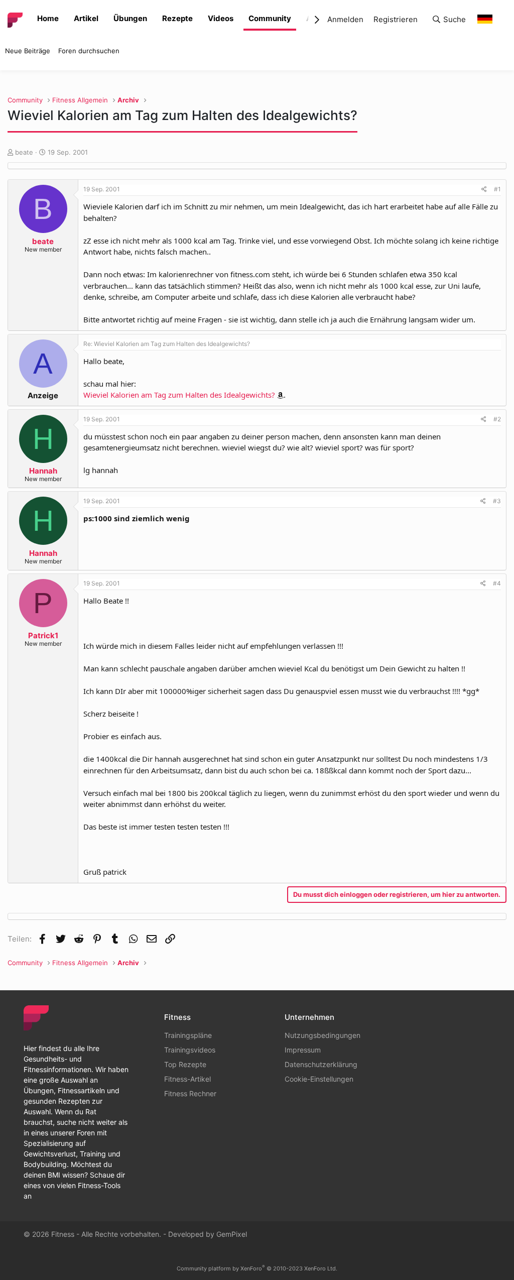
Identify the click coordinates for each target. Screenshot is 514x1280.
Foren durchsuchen (88, 51)
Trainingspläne (188, 1035)
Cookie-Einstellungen (319, 1079)
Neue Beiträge (27, 51)
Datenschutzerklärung (321, 1064)
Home (48, 18)
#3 (497, 501)
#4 (497, 583)
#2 (497, 419)
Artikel (86, 18)
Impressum (303, 1049)
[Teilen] (484, 189)
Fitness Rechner (190, 1093)
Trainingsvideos (189, 1049)
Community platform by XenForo (257, 1268)
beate (24, 152)
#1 (497, 189)
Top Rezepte (185, 1064)
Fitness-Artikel (187, 1079)
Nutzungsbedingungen (322, 1035)
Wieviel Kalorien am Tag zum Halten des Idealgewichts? (179, 395)
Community (269, 18)
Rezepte (177, 18)
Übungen (130, 18)
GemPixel (231, 1234)
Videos (220, 18)
